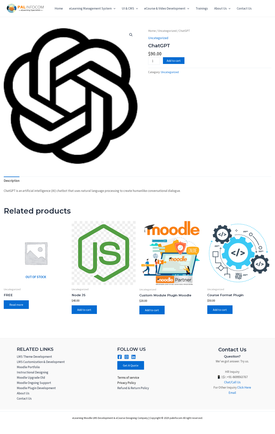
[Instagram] (126, 357)
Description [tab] (11, 181)
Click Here (244, 387)
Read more (16, 304)
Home (59, 8)
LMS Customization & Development (41, 362)
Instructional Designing (32, 372)
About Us (220, 8)
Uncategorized (167, 31)
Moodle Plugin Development (36, 388)
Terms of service (128, 377)
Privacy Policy (126, 383)
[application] (113, 8)
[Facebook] (119, 357)
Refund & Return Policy (133, 388)
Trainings (202, 8)
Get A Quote (130, 365)
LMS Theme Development (34, 357)
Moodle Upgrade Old (31, 377)
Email (232, 393)
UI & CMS (128, 8)
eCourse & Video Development (164, 8)
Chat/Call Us (232, 382)
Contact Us (244, 8)
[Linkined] (133, 357)
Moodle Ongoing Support (34, 383)
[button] (131, 34)
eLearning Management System (90, 8)
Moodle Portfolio (28, 367)
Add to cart (174, 60)
